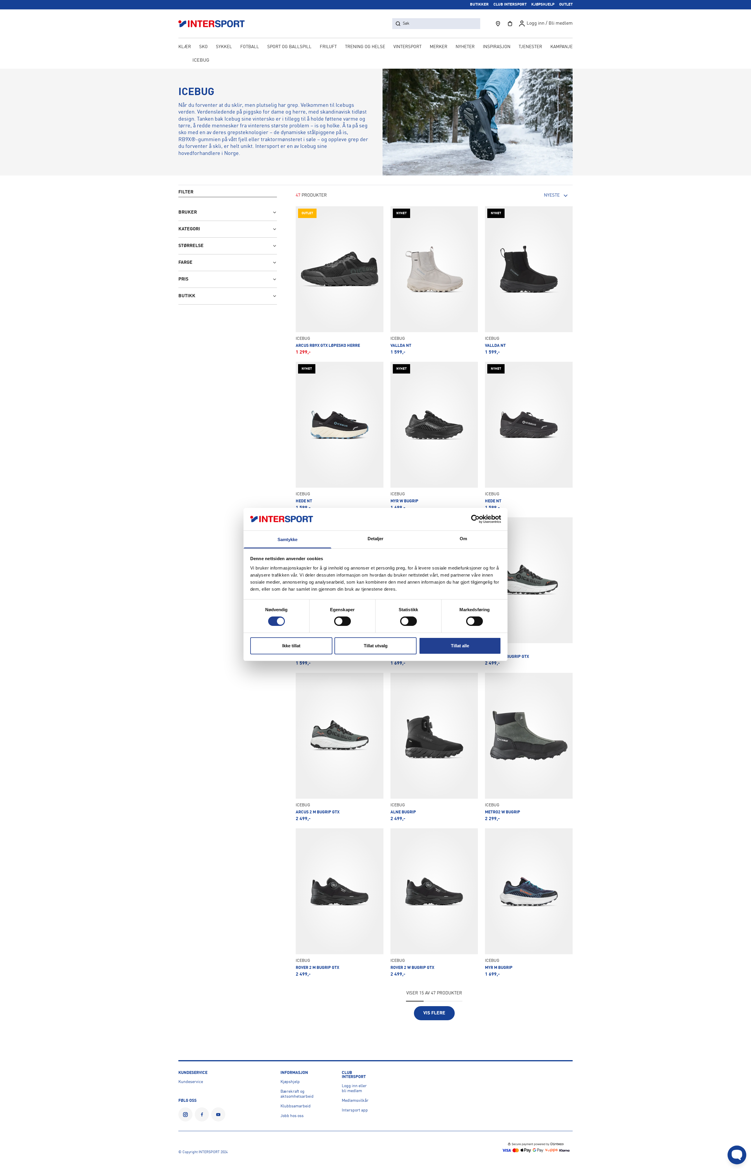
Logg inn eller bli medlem (354, 1088)
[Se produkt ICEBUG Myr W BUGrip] (434, 436)
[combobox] (540, 196)
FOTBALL (249, 47)
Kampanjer (563, 47)
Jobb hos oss (292, 1116)
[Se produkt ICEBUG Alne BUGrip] (434, 747)
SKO (203, 47)
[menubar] (375, 47)
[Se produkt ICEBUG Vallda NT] (434, 280)
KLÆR (184, 47)
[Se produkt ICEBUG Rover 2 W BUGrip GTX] (434, 902)
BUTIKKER (479, 4)
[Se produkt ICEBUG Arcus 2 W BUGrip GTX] (529, 591)
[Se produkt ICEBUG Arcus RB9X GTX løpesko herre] (339, 280)
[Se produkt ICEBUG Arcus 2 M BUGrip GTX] (339, 747)
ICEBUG (200, 60)
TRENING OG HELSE (365, 47)
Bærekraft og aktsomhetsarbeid (297, 1094)
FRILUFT (328, 47)
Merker (438, 47)
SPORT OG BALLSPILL (289, 47)
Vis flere (434, 1013)
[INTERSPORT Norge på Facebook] (202, 1114)
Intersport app (355, 1110)
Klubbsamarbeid (295, 1106)
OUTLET (566, 4)
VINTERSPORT (407, 47)
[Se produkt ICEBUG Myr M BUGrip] (529, 902)
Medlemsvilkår (355, 1101)
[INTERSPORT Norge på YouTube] (218, 1114)
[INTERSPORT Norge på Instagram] (185, 1114)
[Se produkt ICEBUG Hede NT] (339, 436)
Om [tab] (463, 538)
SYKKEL (224, 47)
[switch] (342, 621)
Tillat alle (460, 645)
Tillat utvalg (376, 645)
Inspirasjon (496, 47)
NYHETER (465, 47)
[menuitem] (530, 47)
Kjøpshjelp (290, 1082)
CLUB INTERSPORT (510, 4)
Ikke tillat (291, 645)
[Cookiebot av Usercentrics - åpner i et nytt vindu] (475, 519)
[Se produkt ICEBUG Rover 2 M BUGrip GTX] (339, 902)
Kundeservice (190, 1082)
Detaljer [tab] (376, 538)
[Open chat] (737, 1155)
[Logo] (214, 23)
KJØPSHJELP (542, 4)
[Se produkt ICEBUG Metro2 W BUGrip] (529, 747)
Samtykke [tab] (288, 539)
